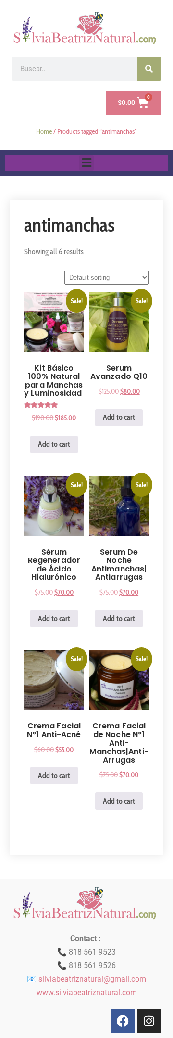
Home (44, 131)
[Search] (149, 69)
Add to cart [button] (54, 444)
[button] (86, 163)
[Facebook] (123, 1021)
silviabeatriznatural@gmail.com (92, 979)
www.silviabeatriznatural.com (87, 992)
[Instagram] (149, 1021)
